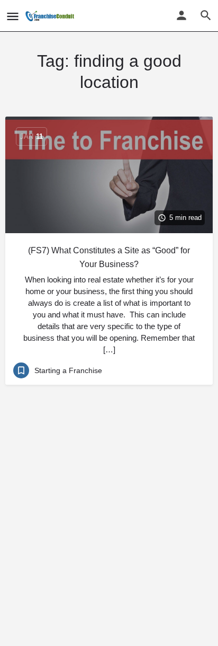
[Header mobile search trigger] (206, 15)
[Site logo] (51, 15)
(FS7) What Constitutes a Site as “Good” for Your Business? (109, 257)
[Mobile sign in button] (181, 15)
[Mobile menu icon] (12, 16)
